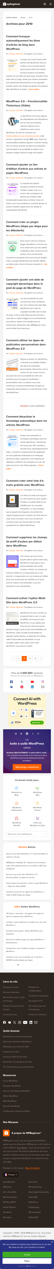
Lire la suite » (34, 89)
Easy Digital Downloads (39, 1192)
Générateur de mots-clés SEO (16, 1046)
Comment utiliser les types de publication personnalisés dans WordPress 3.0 (26, 344)
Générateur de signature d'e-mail (17, 1061)
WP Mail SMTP (9, 1202)
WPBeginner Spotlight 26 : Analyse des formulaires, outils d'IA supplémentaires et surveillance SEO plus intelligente (26, 865)
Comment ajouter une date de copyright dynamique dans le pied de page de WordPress (25, 283)
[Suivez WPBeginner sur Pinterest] (22, 686)
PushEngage (34, 1207)
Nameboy (7, 1217)
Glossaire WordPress (12, 1085)
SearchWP (33, 1197)
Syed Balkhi (22, 1147)
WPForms (7, 1186)
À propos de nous (10, 987)
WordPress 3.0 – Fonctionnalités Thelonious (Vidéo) (26, 103)
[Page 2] (24, 965)
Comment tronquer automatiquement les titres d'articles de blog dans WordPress (23, 42)
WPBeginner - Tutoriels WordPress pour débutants (11, 4)
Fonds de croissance (37, 1014)
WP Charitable (35, 1212)
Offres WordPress (10, 1096)
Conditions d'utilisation (39, 995)
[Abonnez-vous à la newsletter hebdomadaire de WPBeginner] (42, 686)
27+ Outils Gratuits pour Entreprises (18, 1066)
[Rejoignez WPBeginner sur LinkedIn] (32, 686)
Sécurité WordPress (11, 1106)
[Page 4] (36, 965)
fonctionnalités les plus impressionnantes (22, 136)
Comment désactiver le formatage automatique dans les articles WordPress (26, 420)
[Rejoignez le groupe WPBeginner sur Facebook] (11, 686)
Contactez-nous (10, 1014)
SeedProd (7, 1212)
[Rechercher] (44, 4)
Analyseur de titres (11, 1051)
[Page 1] (18, 965)
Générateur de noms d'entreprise (17, 1036)
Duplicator (33, 1181)
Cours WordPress (10, 1080)
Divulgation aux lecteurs (33, 54)
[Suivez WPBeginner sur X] (22, 681)
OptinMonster (9, 1181)
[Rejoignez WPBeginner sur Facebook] (11, 681)
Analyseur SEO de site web (15, 1056)
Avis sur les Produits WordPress (16, 1090)
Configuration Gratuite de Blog (16, 1111)
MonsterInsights (10, 1197)
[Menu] (50, 4)
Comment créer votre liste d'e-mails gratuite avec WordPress (25, 483)
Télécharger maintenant (27, 767)
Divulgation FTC (36, 1000)
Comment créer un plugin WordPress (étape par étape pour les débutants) (27, 226)
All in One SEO (9, 1192)
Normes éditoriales (11, 992)
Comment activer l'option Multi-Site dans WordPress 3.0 (26, 600)
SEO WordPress (9, 1101)
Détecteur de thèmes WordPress (17, 1041)
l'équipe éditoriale (16, 54)
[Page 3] (30, 965)
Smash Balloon (9, 1207)
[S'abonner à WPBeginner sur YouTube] (32, 681)
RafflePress (33, 1202)
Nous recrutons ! (32, 1168)
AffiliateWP (33, 1217)
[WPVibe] (27, 711)
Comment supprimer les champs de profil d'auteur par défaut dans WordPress (26, 541)
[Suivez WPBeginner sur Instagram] (42, 681)
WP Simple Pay (35, 1186)
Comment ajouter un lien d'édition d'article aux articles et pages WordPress (26, 168)
